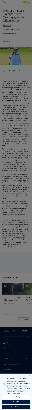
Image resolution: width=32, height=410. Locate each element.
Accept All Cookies (16, 406)
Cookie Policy (16, 393)
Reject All (16, 402)
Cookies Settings (16, 397)
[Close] (30, 376)
